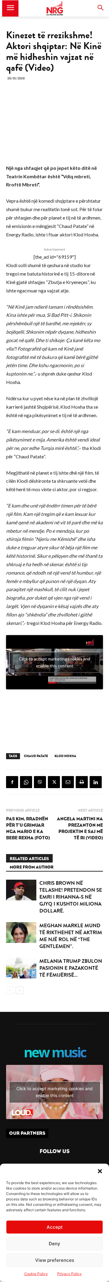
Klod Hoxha (65, 756)
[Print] (82, 782)
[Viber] (40, 782)
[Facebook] (12, 782)
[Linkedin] (96, 782)
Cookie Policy (36, 1273)
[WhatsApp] (26, 782)
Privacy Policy (69, 1273)
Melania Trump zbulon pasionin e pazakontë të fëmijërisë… (70, 968)
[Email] (68, 782)
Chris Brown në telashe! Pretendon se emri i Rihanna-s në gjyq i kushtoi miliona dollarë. (70, 897)
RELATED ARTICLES (29, 859)
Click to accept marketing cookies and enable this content (54, 662)
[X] (54, 782)
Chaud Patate (36, 756)
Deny (54, 1243)
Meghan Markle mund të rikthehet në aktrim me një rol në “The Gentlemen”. (70, 936)
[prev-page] (10, 990)
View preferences (54, 1260)
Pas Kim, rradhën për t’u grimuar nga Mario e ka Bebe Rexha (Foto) (28, 828)
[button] (100, 1171)
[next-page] (19, 990)
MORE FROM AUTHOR (32, 867)
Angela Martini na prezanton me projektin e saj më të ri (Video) (80, 828)
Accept (55, 1227)
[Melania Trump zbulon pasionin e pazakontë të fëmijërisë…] (21, 968)
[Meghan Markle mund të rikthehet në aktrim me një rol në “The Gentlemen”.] (21, 932)
